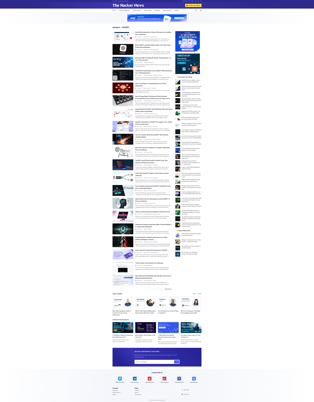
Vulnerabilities (137, 10)
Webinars (157, 10)
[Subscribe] (176, 361)
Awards (177, 10)
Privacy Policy (138, 394)
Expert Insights (167, 10)
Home (114, 10)
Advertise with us (116, 392)
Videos (194, 293)
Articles (199, 293)
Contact (114, 394)
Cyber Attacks (148, 10)
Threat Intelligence (124, 10)
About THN (115, 390)
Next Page (168, 289)
